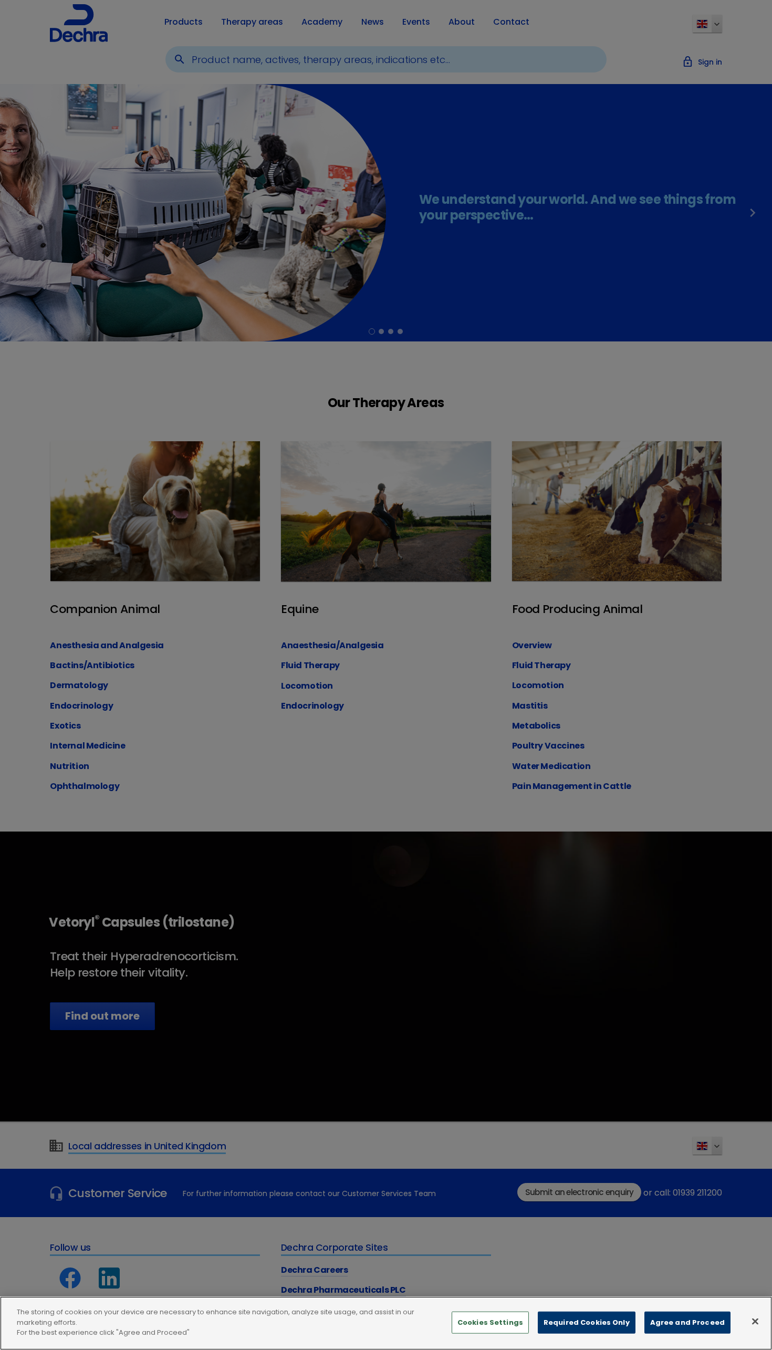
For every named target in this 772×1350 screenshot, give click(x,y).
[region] (386, 1323)
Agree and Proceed (687, 1322)
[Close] (755, 1321)
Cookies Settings (490, 1322)
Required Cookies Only (587, 1322)
